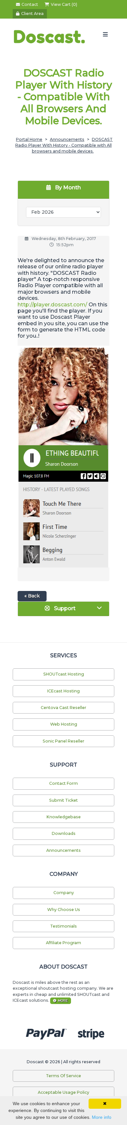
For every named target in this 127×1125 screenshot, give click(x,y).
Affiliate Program (63, 942)
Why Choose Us (63, 909)
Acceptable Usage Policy (63, 1092)
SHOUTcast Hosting (63, 674)
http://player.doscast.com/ (52, 304)
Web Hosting (63, 724)
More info (101, 1117)
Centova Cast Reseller (63, 707)
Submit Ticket (63, 800)
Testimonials (63, 926)
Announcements (67, 139)
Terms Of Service (63, 1075)
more (63, 1000)
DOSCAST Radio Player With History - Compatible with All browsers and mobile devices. (64, 145)
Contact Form (63, 783)
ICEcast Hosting (63, 691)
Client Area (32, 13)
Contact (29, 4)
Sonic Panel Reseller (63, 741)
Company (63, 892)
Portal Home (29, 139)
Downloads (64, 833)
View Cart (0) (64, 4)
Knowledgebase (64, 816)
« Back (32, 596)
